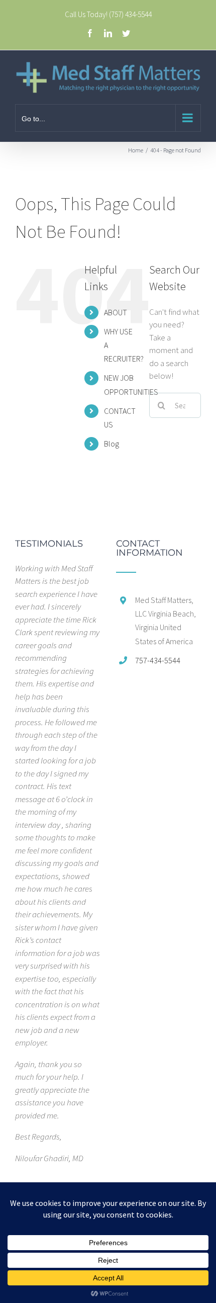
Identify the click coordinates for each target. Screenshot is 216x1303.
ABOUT (115, 312)
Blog (111, 444)
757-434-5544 (157, 660)
